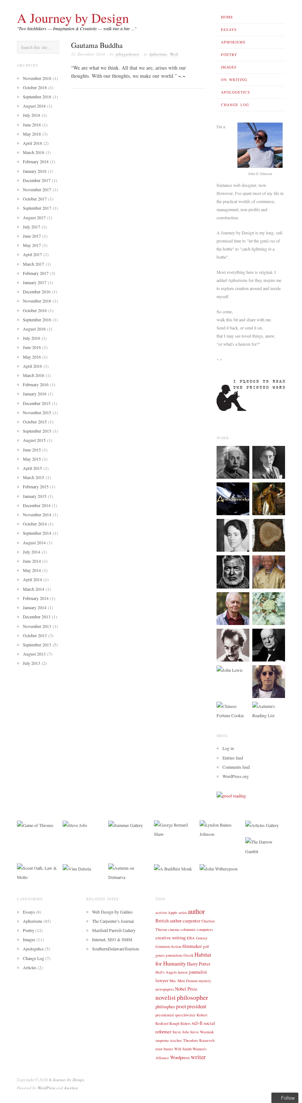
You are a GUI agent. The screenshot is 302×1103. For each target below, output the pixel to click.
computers (205, 929)
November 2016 (37, 301)
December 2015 (36, 403)
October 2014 (35, 524)
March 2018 (33, 152)
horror (183, 972)
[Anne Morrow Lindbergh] (233, 535)
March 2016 (33, 375)
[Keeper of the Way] (233, 498)
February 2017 (36, 273)
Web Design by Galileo (112, 912)
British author (168, 920)
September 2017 (37, 208)
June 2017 (32, 236)
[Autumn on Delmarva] (128, 872)
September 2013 (37, 645)
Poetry (229, 54)
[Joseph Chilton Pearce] (233, 608)
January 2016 (34, 394)
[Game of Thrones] (35, 825)
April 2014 (32, 579)
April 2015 (32, 468)
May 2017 (32, 245)
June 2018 (32, 125)
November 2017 (37, 189)
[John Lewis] (230, 670)
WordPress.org (235, 776)
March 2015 (33, 477)
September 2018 (37, 97)
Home (227, 17)
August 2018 (34, 106)
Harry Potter (198, 963)
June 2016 (32, 347)
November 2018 (37, 78)
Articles (29, 967)
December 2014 (36, 505)
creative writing (170, 937)
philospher (165, 1006)
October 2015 (35, 422)
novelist (165, 997)
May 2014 (32, 570)
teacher (176, 1040)
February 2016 (36, 384)
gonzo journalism (168, 955)
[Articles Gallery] (262, 825)
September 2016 (37, 319)
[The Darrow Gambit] (265, 846)
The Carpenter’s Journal (113, 921)
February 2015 (36, 486)
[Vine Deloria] (77, 868)
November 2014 (37, 514)
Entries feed (232, 758)
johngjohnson (127, 54)
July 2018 (31, 115)
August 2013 (34, 654)
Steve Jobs (180, 1031)
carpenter (191, 920)
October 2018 (35, 87)
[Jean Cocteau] (268, 462)
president (196, 1006)
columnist (188, 929)
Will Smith (183, 1048)
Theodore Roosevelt (199, 1040)
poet (181, 1006)
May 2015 (32, 459)
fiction (176, 946)
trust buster (164, 1048)
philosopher (192, 997)
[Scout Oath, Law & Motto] (37, 872)
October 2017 (35, 199)
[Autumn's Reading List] (268, 710)
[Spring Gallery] (268, 535)
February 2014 (36, 598)
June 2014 (32, 561)
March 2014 (33, 589)
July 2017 (31, 227)
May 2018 (32, 134)
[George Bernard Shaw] (174, 828)
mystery (205, 980)
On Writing (234, 79)
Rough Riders (180, 1023)
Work (174, 54)
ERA (191, 937)
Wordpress (180, 1057)
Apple (173, 912)
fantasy (201, 937)
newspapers (164, 989)
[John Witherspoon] (219, 868)
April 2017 (32, 254)
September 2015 (37, 431)
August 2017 (34, 217)
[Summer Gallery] (125, 825)
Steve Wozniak (202, 1031)
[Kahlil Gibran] (233, 644)
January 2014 (34, 607)
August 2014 (34, 542)
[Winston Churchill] (268, 644)
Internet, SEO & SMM (112, 939)
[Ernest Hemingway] (233, 571)
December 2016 (36, 291)
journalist (198, 971)
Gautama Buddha (97, 45)
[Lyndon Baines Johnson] (219, 828)
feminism (162, 946)
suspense (162, 1040)
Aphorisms (233, 42)
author (196, 911)
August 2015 (34, 440)
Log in (228, 748)
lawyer (161, 980)
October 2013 (35, 635)
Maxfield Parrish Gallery (114, 930)
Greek (188, 955)
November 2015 (37, 412)
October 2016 (35, 310)
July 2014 (31, 552)
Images (229, 67)
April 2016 (32, 366)
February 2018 (36, 161)
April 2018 (32, 143)
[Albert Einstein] (233, 462)
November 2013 (37, 626)
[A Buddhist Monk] (173, 868)
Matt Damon (187, 980)
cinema (173, 929)
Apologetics (235, 92)
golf (206, 946)
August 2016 (34, 329)
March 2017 (33, 264)
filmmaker (192, 946)
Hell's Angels (166, 972)
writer (198, 1057)
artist (183, 912)
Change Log (235, 104)
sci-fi (197, 1022)
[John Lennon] (268, 681)
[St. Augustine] (268, 498)
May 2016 (32, 357)
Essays (229, 29)
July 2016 (31, 338)
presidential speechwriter (175, 1015)
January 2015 (34, 496)
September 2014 (37, 533)
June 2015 (32, 450)
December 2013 (36, 616)
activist (161, 912)
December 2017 (36, 180)
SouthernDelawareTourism (115, 949)
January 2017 (34, 282)
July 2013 (31, 663)
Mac (172, 980)
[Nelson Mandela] (268, 571)
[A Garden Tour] (268, 608)
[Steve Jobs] (75, 825)
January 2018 (34, 171)
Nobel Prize (186, 988)
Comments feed (236, 767)
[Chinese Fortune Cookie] (233, 710)
